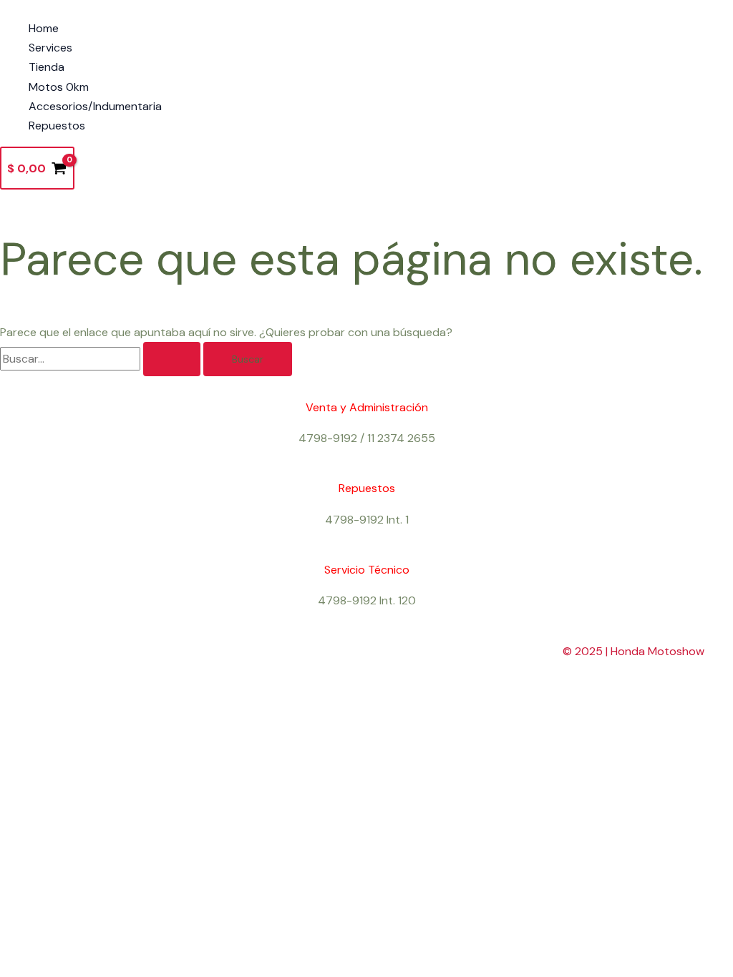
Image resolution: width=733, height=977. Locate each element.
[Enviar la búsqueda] (171, 359)
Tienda (46, 66)
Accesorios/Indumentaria (95, 106)
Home (44, 28)
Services (50, 47)
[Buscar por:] (101, 358)
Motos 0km (59, 86)
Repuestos (57, 125)
